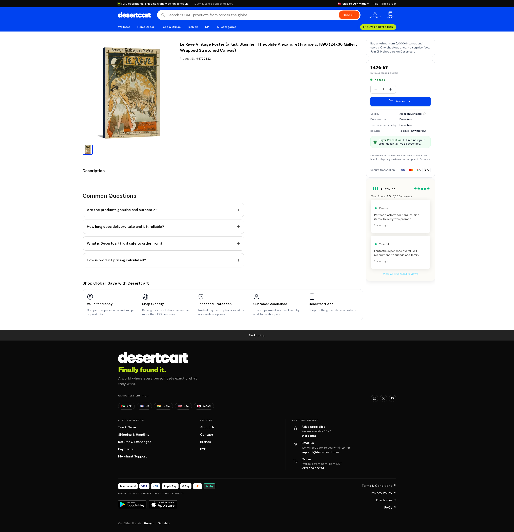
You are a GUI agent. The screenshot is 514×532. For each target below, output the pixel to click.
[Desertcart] (134, 15)
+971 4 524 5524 (313, 468)
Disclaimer (386, 500)
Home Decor (145, 27)
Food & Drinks (171, 27)
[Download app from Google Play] (132, 504)
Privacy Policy (383, 493)
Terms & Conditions (379, 486)
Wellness (124, 27)
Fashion (193, 27)
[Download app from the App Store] (163, 504)
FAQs (390, 507)
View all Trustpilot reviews (400, 274)
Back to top (257, 335)
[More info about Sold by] (424, 114)
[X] (383, 398)
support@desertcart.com (320, 452)
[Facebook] (392, 398)
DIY (207, 27)
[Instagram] (374, 398)
